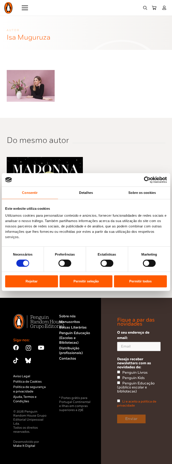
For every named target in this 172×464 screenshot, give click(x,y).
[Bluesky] (28, 360)
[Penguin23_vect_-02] (72, 383)
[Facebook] (16, 347)
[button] (145, 7)
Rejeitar (32, 281)
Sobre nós (67, 316)
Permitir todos (140, 281)
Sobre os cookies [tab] (142, 193)
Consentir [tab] (30, 193)
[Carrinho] (154, 8)
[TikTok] (15, 360)
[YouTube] (41, 347)
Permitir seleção (86, 281)
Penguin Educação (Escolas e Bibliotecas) (74, 338)
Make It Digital (24, 446)
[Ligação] (165, 7)
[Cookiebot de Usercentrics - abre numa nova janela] (147, 179)
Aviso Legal (21, 376)
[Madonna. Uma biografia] (45, 159)
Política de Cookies (27, 381)
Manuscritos (69, 322)
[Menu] (25, 7)
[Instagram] (28, 348)
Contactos (67, 358)
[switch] (64, 263)
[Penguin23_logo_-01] (8, 8)
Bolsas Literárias (73, 327)
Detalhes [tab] (86, 193)
